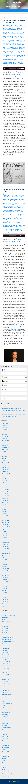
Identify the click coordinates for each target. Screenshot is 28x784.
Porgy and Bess (6, 226)
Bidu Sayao (14, 36)
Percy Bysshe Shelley (7, 225)
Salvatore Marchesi (12, 59)
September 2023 (6, 500)
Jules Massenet (21, 48)
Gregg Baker (22, 213)
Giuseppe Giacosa (20, 44)
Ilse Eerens (22, 215)
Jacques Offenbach (12, 217)
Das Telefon (18, 37)
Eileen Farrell (5, 663)
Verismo (20, 32)
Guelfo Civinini (20, 45)
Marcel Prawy (17, 54)
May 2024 (4, 482)
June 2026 (4, 427)
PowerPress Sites (16, 781)
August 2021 (5, 555)
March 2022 (4, 540)
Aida (9, 33)
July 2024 (4, 478)
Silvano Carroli (20, 59)
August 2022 (5, 529)
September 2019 (6, 606)
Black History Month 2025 (8, 639)
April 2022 (4, 537)
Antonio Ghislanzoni (14, 35)
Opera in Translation (6, 727)
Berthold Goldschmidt (20, 203)
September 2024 (6, 473)
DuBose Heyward (6, 207)
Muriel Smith (5, 716)
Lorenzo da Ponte (11, 221)
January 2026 (5, 438)
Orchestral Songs (21, 198)
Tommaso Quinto (6, 62)
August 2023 (5, 502)
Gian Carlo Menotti (10, 43)
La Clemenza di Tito (19, 218)
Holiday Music (5, 692)
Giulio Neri (14, 44)
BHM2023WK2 (5, 628)
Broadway (4, 643)
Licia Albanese (13, 51)
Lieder (3, 705)
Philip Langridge (21, 225)
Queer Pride (5, 738)
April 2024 (4, 484)
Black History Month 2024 (8, 637)
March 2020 (4, 592)
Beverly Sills (9, 36)
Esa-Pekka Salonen (10, 208)
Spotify (9, 74)
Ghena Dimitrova (16, 41)
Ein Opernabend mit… (7, 665)
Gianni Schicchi (17, 43)
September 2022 (6, 526)
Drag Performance (6, 661)
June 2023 (4, 507)
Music (3, 718)
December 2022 (5, 520)
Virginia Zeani (15, 63)
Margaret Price (5, 710)
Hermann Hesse (6, 215)
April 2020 (4, 590)
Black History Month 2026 (8, 641)
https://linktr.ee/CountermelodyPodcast (12, 145)
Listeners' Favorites (7, 29)
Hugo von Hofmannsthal (15, 215)
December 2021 (5, 546)
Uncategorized (5, 767)
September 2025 (6, 447)
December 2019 (5, 599)
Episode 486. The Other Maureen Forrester (12, 408)
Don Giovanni (19, 206)
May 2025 (4, 456)
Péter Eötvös (14, 225)
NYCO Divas (19, 29)
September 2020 (6, 579)
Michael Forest (6, 222)
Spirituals (4, 758)
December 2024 (5, 467)
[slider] (23, 68)
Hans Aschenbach (13, 214)
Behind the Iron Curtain (7, 26)
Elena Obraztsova (10, 40)
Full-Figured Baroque (7, 196)
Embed (19, 72)
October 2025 (5, 445)
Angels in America (15, 202)
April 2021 (4, 564)
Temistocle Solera (11, 60)
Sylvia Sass (5, 32)
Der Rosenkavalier (10, 39)
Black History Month (13, 195)
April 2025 (4, 458)
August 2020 (5, 581)
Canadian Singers (6, 648)
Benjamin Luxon (12, 203)
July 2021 (4, 557)
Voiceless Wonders (6, 771)
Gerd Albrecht (10, 213)
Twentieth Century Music (15, 199)
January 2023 (5, 518)
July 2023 (4, 504)
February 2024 (5, 489)
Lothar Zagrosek (19, 221)
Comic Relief (5, 28)
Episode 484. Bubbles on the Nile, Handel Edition (13, 414)
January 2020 (5, 597)
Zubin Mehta (16, 230)
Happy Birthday (15, 196)
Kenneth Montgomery (10, 218)
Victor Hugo (9, 63)
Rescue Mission (5, 743)
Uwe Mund (17, 62)
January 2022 (5, 544)
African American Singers (18, 193)
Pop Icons (4, 734)
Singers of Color (6, 199)
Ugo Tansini (12, 62)
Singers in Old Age (20, 30)
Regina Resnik (14, 56)
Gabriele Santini (8, 41)
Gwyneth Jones (6, 47)
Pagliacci (8, 56)
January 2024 (5, 491)
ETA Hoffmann (18, 208)
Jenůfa (4, 218)
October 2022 (5, 524)
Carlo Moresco (20, 36)
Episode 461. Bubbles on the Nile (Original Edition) (14, 21)
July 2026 (4, 425)
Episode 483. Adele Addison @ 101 (10, 416)
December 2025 (5, 440)
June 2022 (4, 533)
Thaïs (17, 60)
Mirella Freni (5, 714)
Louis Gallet (19, 51)
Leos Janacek (12, 219)
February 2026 (5, 436)
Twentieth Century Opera (13, 32)
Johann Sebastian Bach (7, 703)
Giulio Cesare (16, 213)
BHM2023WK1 (5, 626)
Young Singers (5, 776)
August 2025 (5, 449)
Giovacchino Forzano (7, 44)
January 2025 (5, 465)
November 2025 (5, 443)
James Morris (20, 217)
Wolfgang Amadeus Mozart (8, 230)
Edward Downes (13, 207)
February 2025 (5, 462)
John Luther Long (14, 48)
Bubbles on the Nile (21, 26)
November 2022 (5, 522)
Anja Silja (8, 35)
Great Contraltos (6, 683)
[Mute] (20, 68)
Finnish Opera (5, 668)
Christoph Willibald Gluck (8, 204)
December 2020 (5, 573)
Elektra (4, 208)
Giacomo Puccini (11, 28)
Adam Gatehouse (15, 200)
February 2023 (5, 515)
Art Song (4, 619)
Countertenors (5, 657)
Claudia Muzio (5, 650)
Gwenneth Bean (6, 214)
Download (19, 71)
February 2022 (5, 542)
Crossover (4, 659)
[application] (14, 68)
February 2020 (5, 595)
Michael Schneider (13, 222)
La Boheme (14, 49)
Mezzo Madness (6, 712)
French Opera (21, 195)
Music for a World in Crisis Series (9, 721)
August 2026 (5, 423)
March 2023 (4, 513)
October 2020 (5, 577)
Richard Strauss (6, 30)
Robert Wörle (5, 227)
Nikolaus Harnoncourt (12, 223)
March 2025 (4, 460)
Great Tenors (5, 685)
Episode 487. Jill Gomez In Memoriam (11, 406)
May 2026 (4, 429)
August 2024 (5, 476)
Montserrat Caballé (16, 55)
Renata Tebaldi (20, 56)
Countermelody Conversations (9, 654)
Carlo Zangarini (6, 37)
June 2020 (4, 586)
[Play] (4, 68)
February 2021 (5, 568)
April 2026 (4, 432)
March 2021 (4, 566)
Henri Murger (19, 47)
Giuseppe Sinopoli (6, 45)
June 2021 (4, 559)
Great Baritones (5, 681)
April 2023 (4, 511)
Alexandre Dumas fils (15, 33)
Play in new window (11, 71)
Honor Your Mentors (6, 694)
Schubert (4, 749)
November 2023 (5, 495)
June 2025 (4, 454)
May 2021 (4, 562)
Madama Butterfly (8, 52)
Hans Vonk (20, 214)
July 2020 (4, 584)
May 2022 (4, 535)
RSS (17, 74)
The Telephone (21, 60)
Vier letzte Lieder (20, 229)
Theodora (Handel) (13, 229)
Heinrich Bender (13, 47)
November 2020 (5, 575)
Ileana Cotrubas (5, 696)
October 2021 (5, 551)
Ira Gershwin (5, 217)
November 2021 (5, 548)
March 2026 (4, 434)
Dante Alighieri (12, 37)
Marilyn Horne (8, 55)
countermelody (12, 64)
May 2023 (4, 509)
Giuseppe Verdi (19, 28)
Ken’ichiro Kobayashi (7, 49)
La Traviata (7, 51)
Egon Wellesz (20, 207)
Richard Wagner (13, 30)
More (20, 74)
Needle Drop (13, 29)
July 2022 (4, 531)
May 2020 (4, 588)
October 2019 (5, 603)
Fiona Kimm (11, 210)
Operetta (4, 729)
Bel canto (15, 26)
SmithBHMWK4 (5, 756)
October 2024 (5, 471)
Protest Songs (5, 736)
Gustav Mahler (5, 688)
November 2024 (5, 469)
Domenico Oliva (17, 39)
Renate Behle (12, 226)
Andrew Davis (8, 202)
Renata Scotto (5, 740)
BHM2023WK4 (6, 195)
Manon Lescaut (10, 54)
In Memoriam (5, 699)
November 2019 (5, 601)
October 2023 (5, 498)
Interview (4, 701)
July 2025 (4, 451)
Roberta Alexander (12, 227)
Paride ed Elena (20, 223)
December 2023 (5, 493)
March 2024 (4, 487)
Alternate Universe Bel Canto (18, 25)
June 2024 (4, 480)
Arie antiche (5, 617)
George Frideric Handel (14, 211)
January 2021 (5, 570)
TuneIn (13, 74)
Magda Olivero (16, 52)
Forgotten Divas (5, 670)
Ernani (16, 40)
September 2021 (6, 553)
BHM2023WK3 (5, 630)
